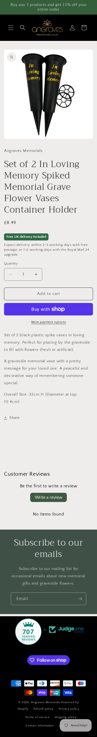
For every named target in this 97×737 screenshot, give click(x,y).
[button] (11, 28)
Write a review (48, 497)
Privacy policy (69, 708)
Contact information (40, 725)
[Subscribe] (80, 598)
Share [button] (14, 418)
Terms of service (37, 717)
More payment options (48, 322)
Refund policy (43, 708)
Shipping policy (66, 717)
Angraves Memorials (46, 702)
